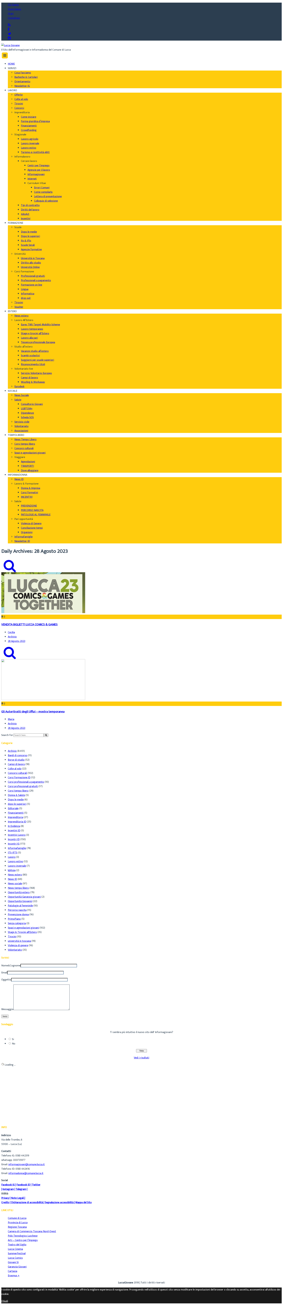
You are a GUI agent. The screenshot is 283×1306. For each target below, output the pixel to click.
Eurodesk (19, 386)
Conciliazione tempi (32, 528)
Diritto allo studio (31, 263)
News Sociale (21, 395)
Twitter (36, 1185)
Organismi (26, 532)
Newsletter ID (22, 541)
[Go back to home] (10, 45)
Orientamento (22, 81)
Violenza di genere (18, 945)
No (13, 1043)
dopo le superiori (17, 804)
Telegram (21, 1189)
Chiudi (4, 1301)
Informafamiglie (23, 537)
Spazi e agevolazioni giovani (30, 453)
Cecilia (11, 632)
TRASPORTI (27, 466)
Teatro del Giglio (17, 1244)
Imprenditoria (15, 817)
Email (4, 972)
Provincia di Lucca (18, 1222)
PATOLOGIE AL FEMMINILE (35, 514)
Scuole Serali (28, 245)
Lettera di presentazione (48, 196)
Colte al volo (21, 99)
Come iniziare (28, 117)
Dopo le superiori (30, 236)
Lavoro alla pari (29, 338)
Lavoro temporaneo (32, 329)
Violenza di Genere (31, 523)
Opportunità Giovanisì (20, 901)
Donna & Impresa (30, 488)
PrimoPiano (14, 919)
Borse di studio (16, 760)
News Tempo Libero (25, 439)
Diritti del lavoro (30, 210)
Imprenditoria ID (17, 822)
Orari (11, 13)
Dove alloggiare (29, 470)
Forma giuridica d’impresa (35, 121)
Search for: (7, 735)
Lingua (24, 289)
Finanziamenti (29, 126)
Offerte (18, 95)
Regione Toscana (17, 1227)
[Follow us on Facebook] (8, 29)
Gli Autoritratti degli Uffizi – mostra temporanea (33, 711)
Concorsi (19, 108)
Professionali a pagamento (36, 280)
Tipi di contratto (30, 205)
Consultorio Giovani (32, 404)
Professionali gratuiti (33, 276)
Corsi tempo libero (24, 444)
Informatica (27, 294)
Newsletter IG (22, 86)
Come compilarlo (43, 192)
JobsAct (25, 214)
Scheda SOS (27, 417)
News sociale (15, 883)
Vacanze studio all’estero (35, 351)
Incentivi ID (14, 830)
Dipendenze (27, 413)
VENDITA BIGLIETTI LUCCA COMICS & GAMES (29, 624)
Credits (5, 1202)
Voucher (18, 307)
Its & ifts (26, 240)
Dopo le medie (29, 232)
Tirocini (18, 103)
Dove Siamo (14, 9)
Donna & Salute (16, 795)
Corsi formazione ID (19, 777)
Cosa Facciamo (22, 73)
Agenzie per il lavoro (39, 170)
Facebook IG (8, 1185)
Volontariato (21, 426)
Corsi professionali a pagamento (26, 782)
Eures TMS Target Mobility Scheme (40, 324)
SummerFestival (17, 1253)
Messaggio (7, 1009)
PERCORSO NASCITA (32, 510)
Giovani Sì (13, 1262)
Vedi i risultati (141, 1058)
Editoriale (13, 808)
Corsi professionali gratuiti (23, 786)
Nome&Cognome (10, 965)
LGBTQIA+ (27, 408)
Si (13, 1039)
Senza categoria (17, 923)
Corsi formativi (29, 492)
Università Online (30, 267)
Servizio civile (21, 422)
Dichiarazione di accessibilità (27, 1202)
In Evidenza (14, 826)
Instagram (8, 1189)
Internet (32, 179)
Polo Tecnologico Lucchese (23, 1236)
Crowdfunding (29, 130)
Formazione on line (31, 285)
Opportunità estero (19, 892)
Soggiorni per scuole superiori (37, 360)
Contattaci (14, 18)
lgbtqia (12, 870)
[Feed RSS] (9, 25)
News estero (21, 316)
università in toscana (19, 941)
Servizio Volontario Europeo (36, 373)
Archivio (12, 637)
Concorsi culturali (24, 448)
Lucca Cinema (15, 1249)
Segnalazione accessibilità (59, 1202)
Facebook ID (23, 1185)
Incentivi (25, 218)
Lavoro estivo (28, 148)
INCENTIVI (26, 497)
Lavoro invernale (30, 143)
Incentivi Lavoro (17, 835)
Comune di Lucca (17, 1218)
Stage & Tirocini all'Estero (22, 932)
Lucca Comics (15, 1258)
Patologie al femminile (20, 906)
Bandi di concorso (17, 755)
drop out (26, 298)
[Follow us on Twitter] (9, 34)
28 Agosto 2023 (16, 641)
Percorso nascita (17, 910)
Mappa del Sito (83, 1202)
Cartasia (12, 1271)
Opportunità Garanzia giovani (24, 897)
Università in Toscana (33, 258)
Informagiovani (36, 174)
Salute (17, 400)
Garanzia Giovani (17, 1267)
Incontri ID (14, 839)
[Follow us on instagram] (9, 38)
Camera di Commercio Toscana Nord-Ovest (32, 1231)
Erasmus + (13, 1275)
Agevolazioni (28, 461)
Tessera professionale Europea (38, 342)
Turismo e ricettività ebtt (35, 152)
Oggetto (6, 979)
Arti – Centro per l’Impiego (23, 1240)
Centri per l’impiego (38, 165)
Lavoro (12, 857)
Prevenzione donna (18, 914)
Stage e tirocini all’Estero (35, 333)
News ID (19, 479)
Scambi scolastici (30, 355)
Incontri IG (13, 844)
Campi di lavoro (29, 377)
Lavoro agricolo (29, 139)
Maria (11, 719)
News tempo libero (18, 888)
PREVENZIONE (29, 506)
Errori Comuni (41, 187)
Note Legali (17, 1198)
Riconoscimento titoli (33, 364)
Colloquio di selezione (46, 201)
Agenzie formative (31, 249)
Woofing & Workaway (33, 382)
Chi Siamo (13, 5)
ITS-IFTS (12, 852)
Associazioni (21, 431)
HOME (11, 64)
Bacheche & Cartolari (26, 77)
